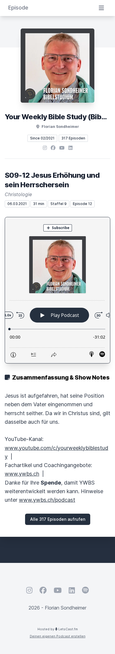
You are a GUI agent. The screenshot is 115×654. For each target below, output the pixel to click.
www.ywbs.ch (22, 474)
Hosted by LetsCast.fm (57, 629)
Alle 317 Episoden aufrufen (57, 519)
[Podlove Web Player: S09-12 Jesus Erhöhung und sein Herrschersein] (57, 290)
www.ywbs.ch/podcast (47, 500)
